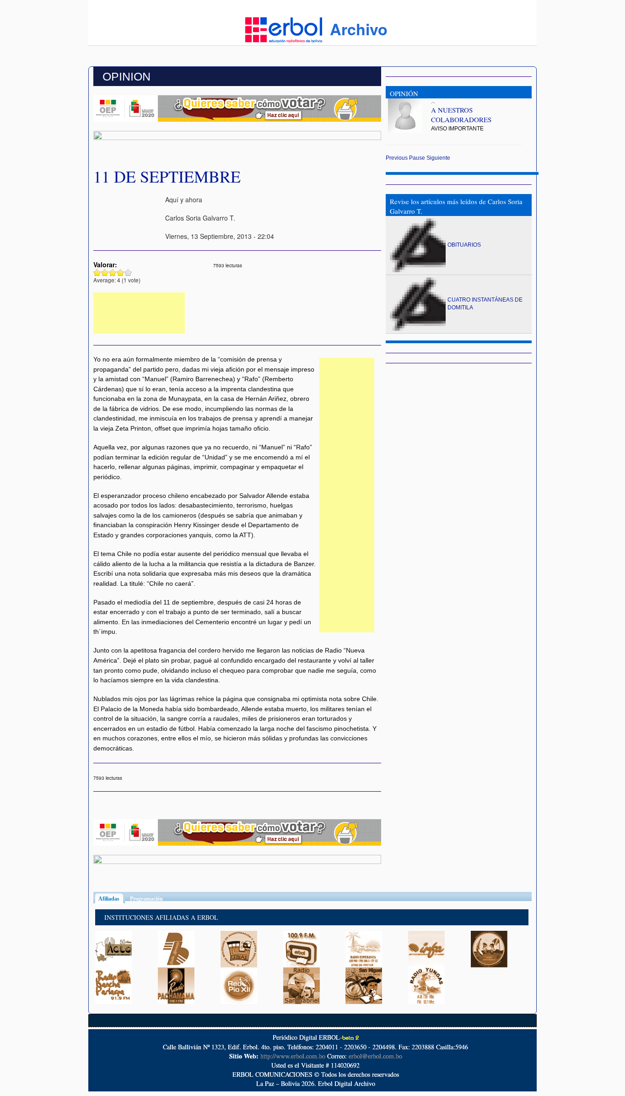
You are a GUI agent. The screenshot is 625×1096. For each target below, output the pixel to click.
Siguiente (438, 158)
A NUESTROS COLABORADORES (461, 114)
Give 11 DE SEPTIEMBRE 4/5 (120, 272)
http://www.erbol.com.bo (292, 1056)
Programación (146, 899)
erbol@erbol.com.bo (375, 1056)
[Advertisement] (139, 313)
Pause (417, 158)
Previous (397, 158)
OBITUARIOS (464, 245)
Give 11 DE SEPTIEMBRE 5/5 (128, 272)
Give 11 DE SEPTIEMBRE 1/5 (97, 272)
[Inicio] (283, 28)
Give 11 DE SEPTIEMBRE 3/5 (113, 272)
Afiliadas (111, 899)
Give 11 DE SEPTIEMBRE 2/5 (105, 272)
